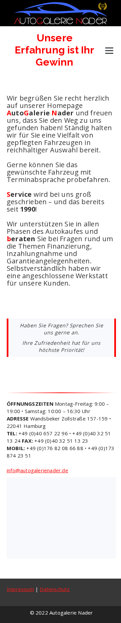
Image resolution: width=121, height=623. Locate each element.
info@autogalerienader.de (37, 470)
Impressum (20, 589)
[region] (61, 518)
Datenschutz (55, 589)
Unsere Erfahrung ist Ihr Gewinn (54, 50)
